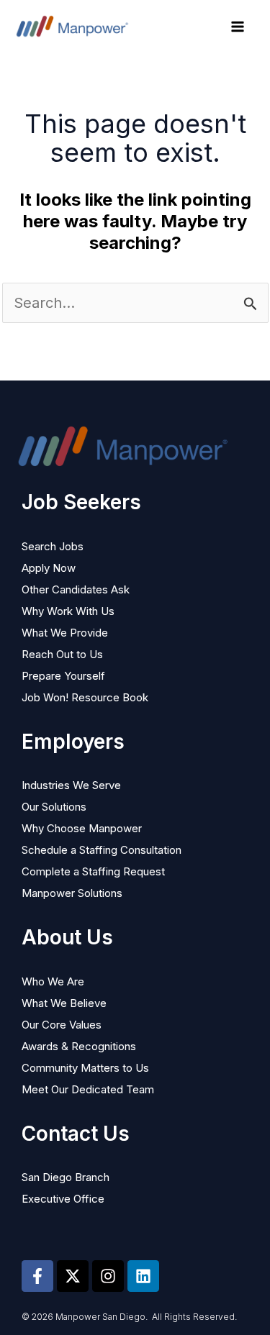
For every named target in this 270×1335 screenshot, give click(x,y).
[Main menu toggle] (238, 27)
